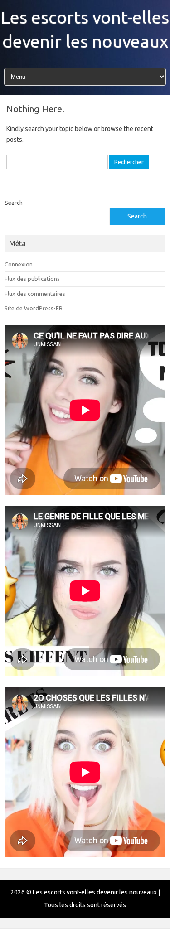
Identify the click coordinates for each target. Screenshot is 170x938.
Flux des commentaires (35, 293)
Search (14, 202)
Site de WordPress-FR (34, 308)
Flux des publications (32, 279)
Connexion (19, 264)
